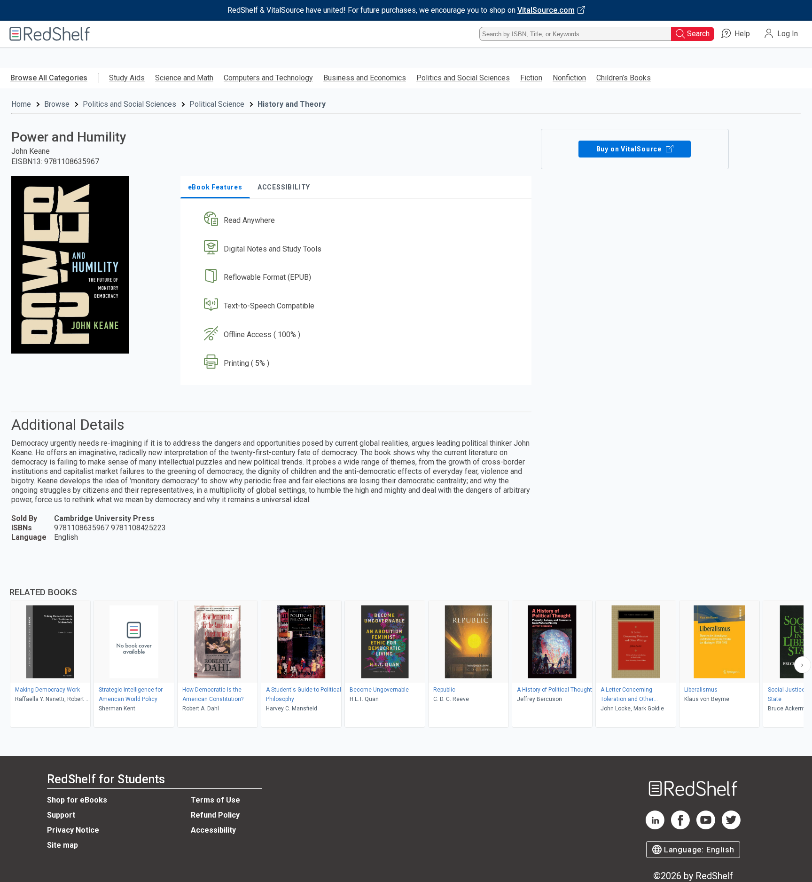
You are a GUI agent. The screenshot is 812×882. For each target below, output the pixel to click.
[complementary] (406, 646)
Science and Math (184, 77)
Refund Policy (215, 815)
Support (61, 815)
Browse (57, 104)
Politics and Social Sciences (463, 77)
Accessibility (213, 830)
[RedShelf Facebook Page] (680, 826)
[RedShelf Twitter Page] (731, 826)
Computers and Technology (268, 77)
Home (21, 104)
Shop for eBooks (77, 799)
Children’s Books (623, 77)
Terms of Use (215, 799)
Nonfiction (569, 77)
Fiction (531, 77)
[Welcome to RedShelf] (50, 33)
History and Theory (292, 104)
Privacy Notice (73, 830)
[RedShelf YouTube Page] (705, 826)
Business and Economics (364, 77)
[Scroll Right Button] (802, 664)
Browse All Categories (48, 77)
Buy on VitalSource (630, 149)
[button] (357, 220)
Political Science (216, 104)
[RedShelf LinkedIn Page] (655, 826)
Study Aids (127, 77)
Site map (62, 845)
